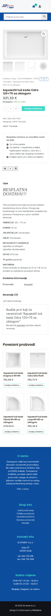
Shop (14, 79)
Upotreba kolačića (25, 516)
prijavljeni (21, 325)
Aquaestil (28, 284)
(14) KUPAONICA (25, 79)
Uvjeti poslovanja (25, 510)
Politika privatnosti (25, 513)
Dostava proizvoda (25, 520)
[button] (43, 33)
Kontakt (25, 523)
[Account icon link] (40, 6)
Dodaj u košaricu (33, 108)
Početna (6, 79)
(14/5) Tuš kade (19, 122)
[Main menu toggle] (47, 6)
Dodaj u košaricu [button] (12, 385)
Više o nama (23, 489)
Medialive (37, 610)
